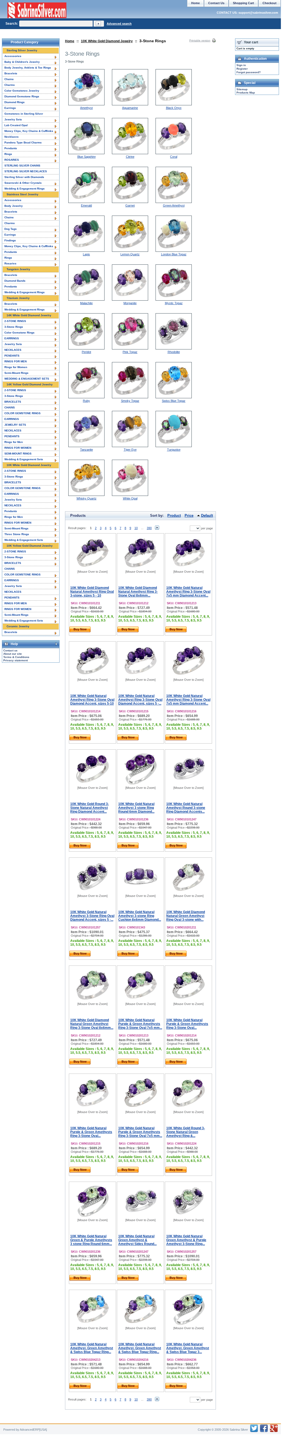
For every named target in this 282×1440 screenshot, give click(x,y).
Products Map (245, 92)
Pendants (10, 148)
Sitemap (241, 89)
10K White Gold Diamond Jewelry (107, 41)
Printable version (199, 40)
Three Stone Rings (16, 534)
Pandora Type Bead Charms (23, 142)
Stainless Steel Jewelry (22, 194)
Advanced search (119, 23)
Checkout (270, 3)
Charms (9, 84)
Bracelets (10, 73)
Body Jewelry (13, 205)
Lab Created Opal (16, 125)
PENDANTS (11, 355)
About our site (12, 653)
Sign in (241, 65)
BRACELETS (12, 401)
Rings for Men (13, 442)
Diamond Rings (14, 102)
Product (174, 515)
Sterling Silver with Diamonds (24, 177)
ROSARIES (11, 159)
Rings (8, 154)
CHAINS (9, 407)
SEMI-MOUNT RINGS (18, 453)
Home (69, 41)
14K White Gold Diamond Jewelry (29, 315)
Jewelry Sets (13, 119)
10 (136, 528)
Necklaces (11, 136)
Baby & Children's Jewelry (22, 61)
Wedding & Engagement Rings (24, 188)
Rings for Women (15, 367)
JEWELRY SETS (15, 424)
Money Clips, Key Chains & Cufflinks (28, 130)
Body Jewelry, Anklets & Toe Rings (27, 67)
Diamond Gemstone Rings (21, 96)
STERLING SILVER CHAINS (22, 165)
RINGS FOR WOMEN (17, 447)
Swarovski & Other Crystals (23, 182)
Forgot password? (248, 72)
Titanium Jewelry (18, 298)
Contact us (10, 650)
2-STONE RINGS (15, 321)
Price (189, 515)
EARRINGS (11, 338)
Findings (10, 240)
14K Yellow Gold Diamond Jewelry (30, 384)
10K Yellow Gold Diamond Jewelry (30, 545)
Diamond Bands (15, 280)
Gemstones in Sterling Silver (23, 113)
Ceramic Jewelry (18, 626)
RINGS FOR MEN (15, 361)
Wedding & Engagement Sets (23, 459)
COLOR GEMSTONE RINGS (22, 413)
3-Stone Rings (13, 326)
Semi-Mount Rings (16, 372)
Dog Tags (10, 228)
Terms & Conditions (16, 657)
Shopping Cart (243, 3)
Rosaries (10, 263)
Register (242, 68)
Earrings (10, 107)
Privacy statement (15, 660)
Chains (9, 79)
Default (207, 515)
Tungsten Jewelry (18, 269)
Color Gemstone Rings (19, 332)
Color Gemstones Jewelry (21, 90)
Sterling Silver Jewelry (22, 50)
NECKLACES (12, 349)
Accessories (12, 56)
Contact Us (216, 3)
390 (149, 528)
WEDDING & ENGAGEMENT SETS (26, 378)
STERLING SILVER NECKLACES (25, 171)
